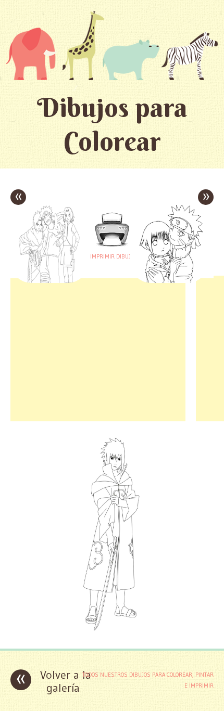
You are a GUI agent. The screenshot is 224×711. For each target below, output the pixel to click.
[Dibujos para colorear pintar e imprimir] (112, 45)
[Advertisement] (97, 348)
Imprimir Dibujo (112, 256)
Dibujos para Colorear (112, 124)
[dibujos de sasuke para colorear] (112, 633)
